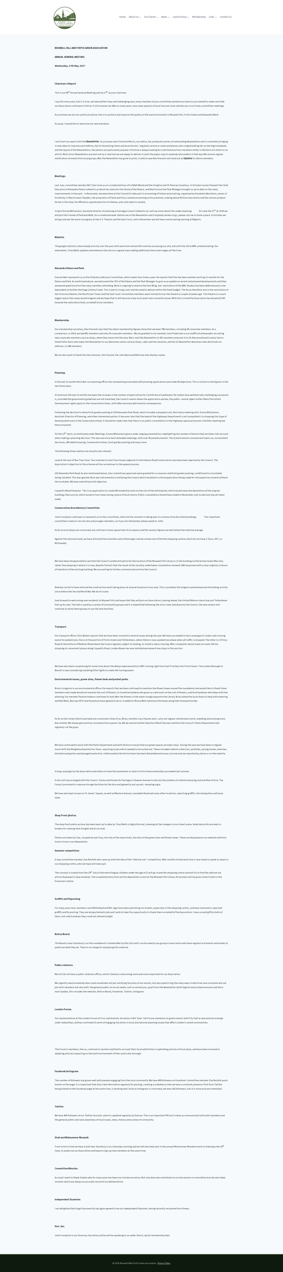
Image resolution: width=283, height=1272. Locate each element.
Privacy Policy (164, 1263)
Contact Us (226, 17)
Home (122, 17)
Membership (199, 17)
